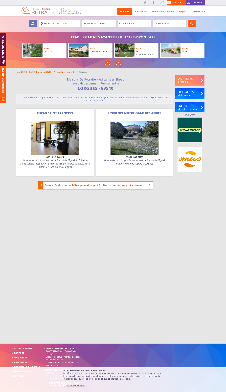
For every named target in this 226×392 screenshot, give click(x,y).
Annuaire (124, 11)
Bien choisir (141, 11)
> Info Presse (19, 357)
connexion (197, 2)
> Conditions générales (26, 367)
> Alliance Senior (22, 348)
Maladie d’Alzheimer (163, 11)
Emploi (182, 11)
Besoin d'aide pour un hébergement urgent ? (94, 185)
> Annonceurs (20, 362)
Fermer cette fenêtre (75, 385)
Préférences (82, 71)
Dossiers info (198, 11)
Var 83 (20, 71)
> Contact (18, 353)
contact (176, 2)
